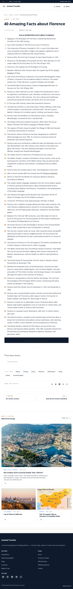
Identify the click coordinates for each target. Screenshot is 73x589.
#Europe (25, 371)
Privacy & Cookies (43, 558)
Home (5, 15)
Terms (40, 554)
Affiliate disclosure (43, 565)
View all (65, 418)
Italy (32, 51)
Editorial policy (42, 561)
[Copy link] (67, 384)
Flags (3, 561)
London (42, 245)
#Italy (60, 371)
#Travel (8, 375)
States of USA (5, 568)
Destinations (5, 554)
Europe (11, 15)
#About (18, 371)
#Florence (41, 371)
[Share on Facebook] (55, 384)
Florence (10, 39)
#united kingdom (18, 375)
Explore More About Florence (36, 340)
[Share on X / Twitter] (52, 384)
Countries (4, 565)
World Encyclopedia (7, 558)
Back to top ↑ (67, 586)
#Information (51, 371)
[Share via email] (63, 384)
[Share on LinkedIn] (59, 384)
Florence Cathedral (50, 173)
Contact (40, 568)
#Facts (33, 371)
